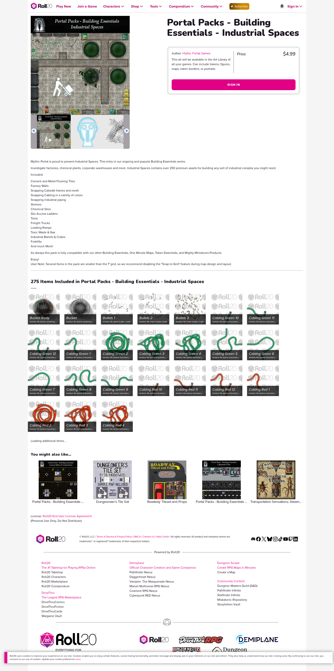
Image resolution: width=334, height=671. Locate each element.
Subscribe (241, 6)
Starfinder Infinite (228, 595)
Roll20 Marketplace (55, 581)
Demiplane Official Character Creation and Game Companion (163, 565)
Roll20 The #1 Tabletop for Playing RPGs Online (68, 565)
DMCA (137, 536)
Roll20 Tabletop (52, 572)
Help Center (162, 536)
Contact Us (148, 536)
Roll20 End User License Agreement (67, 516)
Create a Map (226, 572)
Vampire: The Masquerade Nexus (152, 581)
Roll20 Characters (54, 577)
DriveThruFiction (53, 606)
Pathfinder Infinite (229, 590)
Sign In (233, 85)
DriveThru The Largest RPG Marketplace (61, 595)
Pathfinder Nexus (141, 572)
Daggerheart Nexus (142, 577)
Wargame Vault (52, 616)
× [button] (330, 656)
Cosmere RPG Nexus (143, 591)
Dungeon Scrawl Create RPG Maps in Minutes (236, 565)
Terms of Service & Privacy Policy (114, 536)
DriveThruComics (53, 602)
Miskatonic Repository (232, 599)
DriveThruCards (52, 611)
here (78, 659)
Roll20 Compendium (56, 586)
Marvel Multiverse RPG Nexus (149, 586)
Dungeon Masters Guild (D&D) (237, 586)
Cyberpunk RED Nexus (145, 595)
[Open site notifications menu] (282, 6)
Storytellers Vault (228, 604)
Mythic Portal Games (196, 53)
